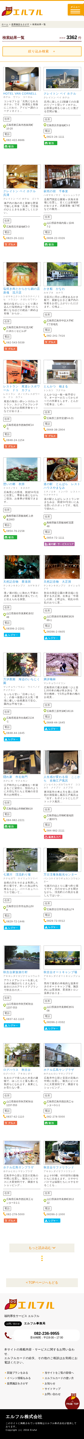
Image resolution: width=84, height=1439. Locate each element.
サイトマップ (53, 1388)
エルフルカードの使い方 (59, 1378)
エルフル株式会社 (24, 1416)
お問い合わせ (53, 1394)
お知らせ (50, 1383)
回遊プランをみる (17, 1372)
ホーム (5, 24)
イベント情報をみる (19, 1378)
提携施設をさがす (20, 24)
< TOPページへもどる (42, 1282)
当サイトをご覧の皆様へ (59, 1372)
